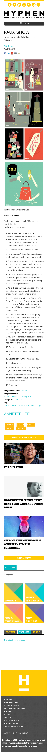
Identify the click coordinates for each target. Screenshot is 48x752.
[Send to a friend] (15, 54)
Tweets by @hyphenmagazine (14, 640)
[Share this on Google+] (12, 54)
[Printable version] (19, 54)
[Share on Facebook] (5, 54)
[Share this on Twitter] (8, 54)
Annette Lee (17, 414)
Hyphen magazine (24, 683)
